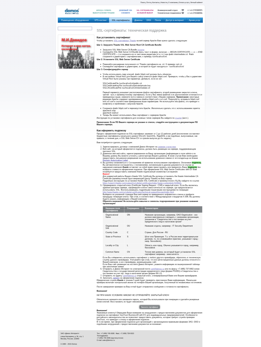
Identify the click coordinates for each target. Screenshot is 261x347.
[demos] (72, 11)
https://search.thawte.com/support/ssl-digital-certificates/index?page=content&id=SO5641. (142, 183)
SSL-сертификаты (121, 20)
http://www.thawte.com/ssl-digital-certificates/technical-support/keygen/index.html (138, 192)
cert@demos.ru (157, 269)
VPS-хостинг (100, 20)
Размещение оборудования (75, 20)
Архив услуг (194, 20)
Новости (164, 2)
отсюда (140, 50)
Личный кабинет (196, 2)
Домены (138, 20)
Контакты (155, 2)
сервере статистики (167, 147)
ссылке (178, 118)
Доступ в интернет (175, 20)
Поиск (142, 2)
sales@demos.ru (108, 340)
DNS (149, 20)
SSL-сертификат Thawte (125, 40)
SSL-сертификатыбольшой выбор (145, 11)
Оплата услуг (184, 2)
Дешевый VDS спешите (125, 11)
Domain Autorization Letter (115, 160)
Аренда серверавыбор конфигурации (103, 11)
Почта (148, 2)
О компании (172, 2)
